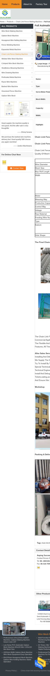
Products (15, 4)
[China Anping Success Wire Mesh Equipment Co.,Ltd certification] (9, 109)
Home (5, 4)
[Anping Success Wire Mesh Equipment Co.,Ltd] (5, 14)
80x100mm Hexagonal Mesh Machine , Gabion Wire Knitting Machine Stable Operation (18, 660)
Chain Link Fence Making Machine (29, 22)
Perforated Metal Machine (11, 77)
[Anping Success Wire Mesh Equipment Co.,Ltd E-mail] (38, 567)
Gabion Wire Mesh (9, 96)
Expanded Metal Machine (11, 50)
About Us (27, 4)
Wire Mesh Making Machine (12, 31)
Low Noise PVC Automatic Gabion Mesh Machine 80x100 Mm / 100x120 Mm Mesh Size (17, 647)
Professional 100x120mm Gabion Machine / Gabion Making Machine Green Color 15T (16, 640)
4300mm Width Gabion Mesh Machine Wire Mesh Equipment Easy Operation (17, 653)
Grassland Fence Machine (11, 91)
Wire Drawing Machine (10, 73)
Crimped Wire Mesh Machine (12, 63)
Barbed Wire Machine (10, 86)
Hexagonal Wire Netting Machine (14, 40)
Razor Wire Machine (9, 82)
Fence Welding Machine (11, 45)
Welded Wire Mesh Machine (12, 59)
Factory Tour (41, 4)
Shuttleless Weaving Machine (13, 68)
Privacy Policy (11, 671)
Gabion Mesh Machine (10, 36)
